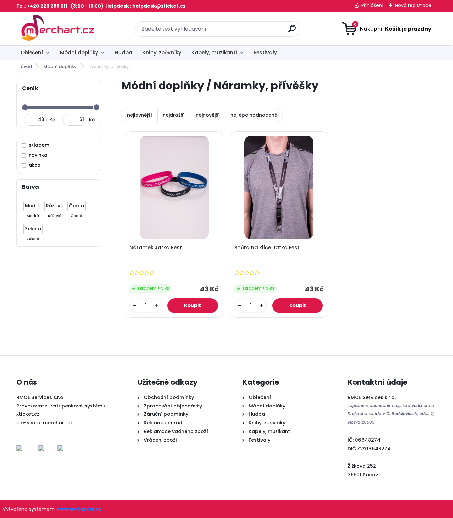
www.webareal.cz (79, 509)
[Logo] (56, 28)
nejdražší (174, 115)
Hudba (123, 52)
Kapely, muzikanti (214, 52)
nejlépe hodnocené (253, 115)
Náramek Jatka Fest (155, 247)
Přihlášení (372, 5)
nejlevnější (139, 115)
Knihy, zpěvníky (161, 52)
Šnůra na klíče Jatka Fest (267, 247)
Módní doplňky (79, 52)
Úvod (26, 66)
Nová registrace (413, 5)
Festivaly (265, 52)
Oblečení (32, 52)
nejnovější (208, 115)
